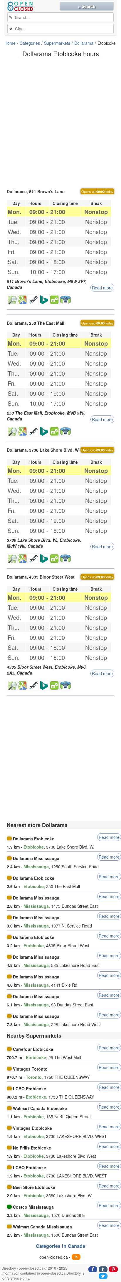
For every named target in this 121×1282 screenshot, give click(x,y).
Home (10, 43)
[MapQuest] (54, 299)
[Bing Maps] (43, 299)
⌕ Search (86, 6)
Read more (102, 288)
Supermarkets (57, 43)
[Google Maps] (22, 299)
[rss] (76, 1257)
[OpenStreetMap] (12, 299)
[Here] (33, 299)
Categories (30, 43)
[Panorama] (66, 299)
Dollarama (83, 43)
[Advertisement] (60, 122)
